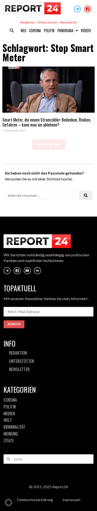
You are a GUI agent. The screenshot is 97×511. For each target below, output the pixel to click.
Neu (23, 30)
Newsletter (68, 22)
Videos (86, 30)
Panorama (65, 30)
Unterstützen (47, 22)
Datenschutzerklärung (35, 499)
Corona (35, 30)
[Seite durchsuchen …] (41, 195)
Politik (49, 30)
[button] (12, 30)
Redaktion (27, 22)
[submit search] (85, 195)
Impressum (71, 499)
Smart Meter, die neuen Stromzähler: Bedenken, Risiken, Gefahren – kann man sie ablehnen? (46, 122)
